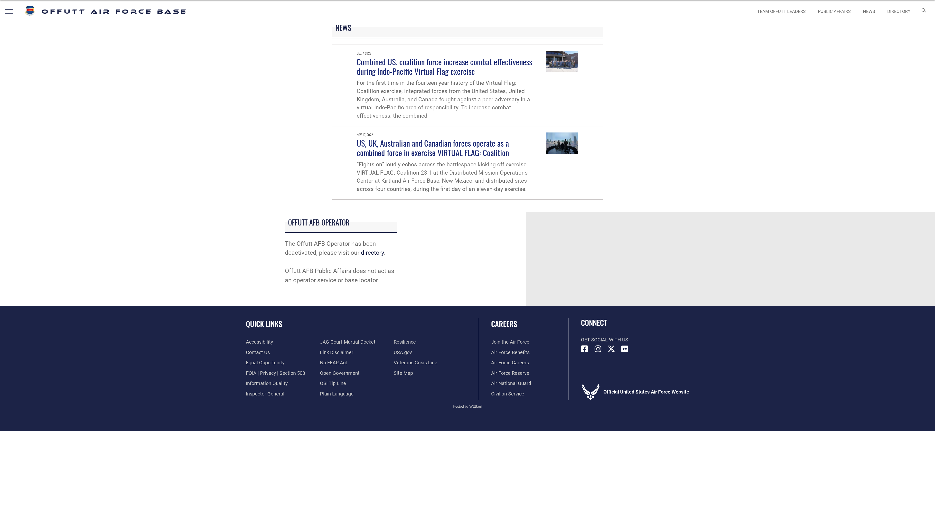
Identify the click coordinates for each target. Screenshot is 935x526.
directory (372, 252)
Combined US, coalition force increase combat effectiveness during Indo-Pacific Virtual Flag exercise (444, 66)
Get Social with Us (604, 340)
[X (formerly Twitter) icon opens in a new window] (611, 349)
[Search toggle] (923, 12)
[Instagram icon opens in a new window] (598, 349)
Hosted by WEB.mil (467, 406)
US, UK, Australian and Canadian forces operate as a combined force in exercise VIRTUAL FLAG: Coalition (433, 147)
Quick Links (264, 323)
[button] (8, 11)
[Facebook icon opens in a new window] (584, 349)
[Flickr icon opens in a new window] (624, 349)
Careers (504, 323)
